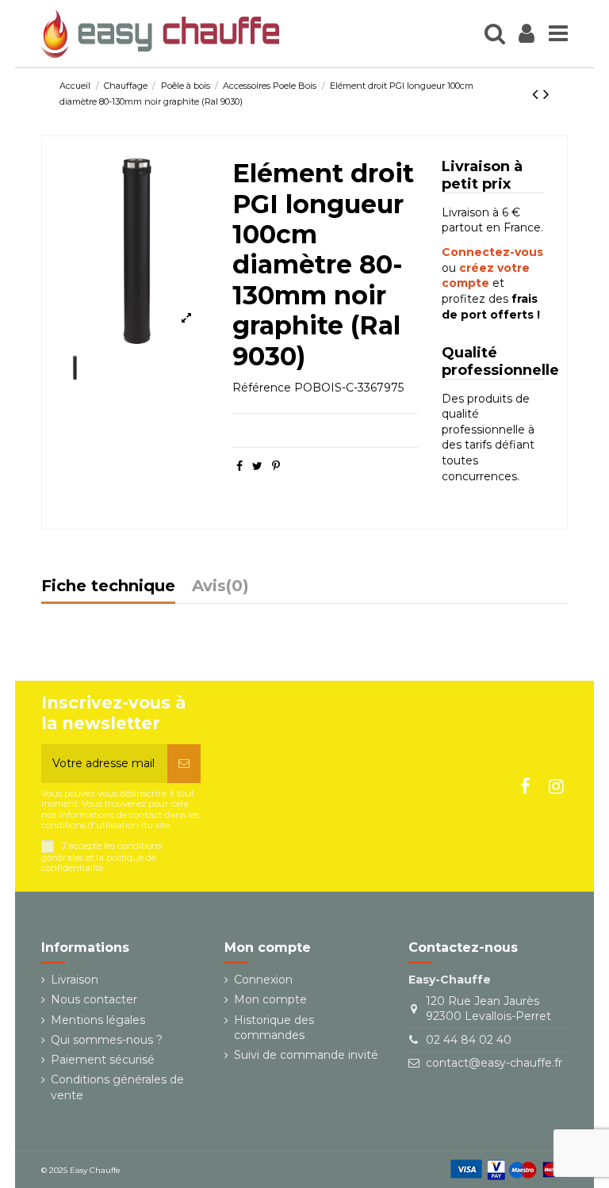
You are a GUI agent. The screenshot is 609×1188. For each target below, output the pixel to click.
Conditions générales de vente (117, 1087)
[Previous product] (537, 94)
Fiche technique (108, 587)
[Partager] (239, 466)
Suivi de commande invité (306, 1055)
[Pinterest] (276, 466)
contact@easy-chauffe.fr (494, 1063)
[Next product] (546, 94)
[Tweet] (257, 466)
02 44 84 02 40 (468, 1040)
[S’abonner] (184, 763)
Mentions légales (98, 1020)
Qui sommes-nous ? (107, 1040)
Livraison (74, 979)
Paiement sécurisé (103, 1059)
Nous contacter (94, 999)
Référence (261, 387)
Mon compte (270, 999)
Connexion (263, 979)
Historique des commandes (274, 1028)
